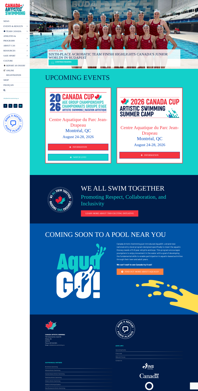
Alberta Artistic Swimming (52, 370)
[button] (15, 90)
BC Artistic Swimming (51, 366)
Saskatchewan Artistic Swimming (55, 374)
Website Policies (120, 357)
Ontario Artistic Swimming (52, 381)
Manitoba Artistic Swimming (53, 377)
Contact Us (119, 360)
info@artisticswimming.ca (11, 98)
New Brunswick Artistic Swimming (55, 388)
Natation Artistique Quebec (53, 384)
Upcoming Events (121, 350)
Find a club (119, 353)
